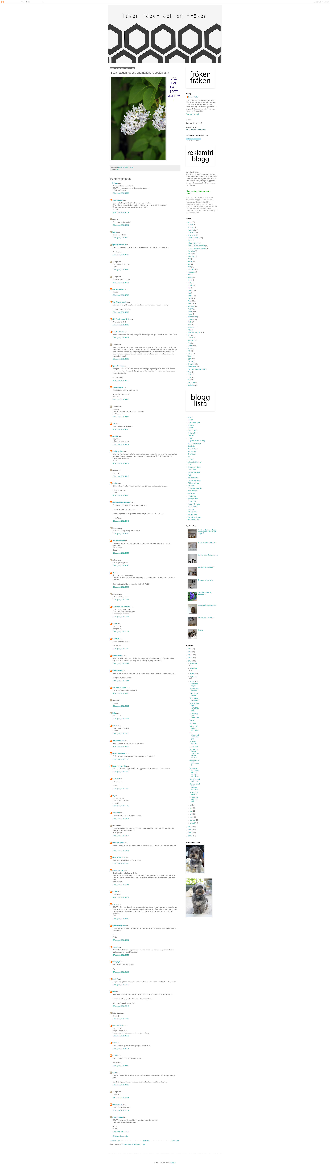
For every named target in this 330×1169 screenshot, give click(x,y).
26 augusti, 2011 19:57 (121, 553)
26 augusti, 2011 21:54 (121, 664)
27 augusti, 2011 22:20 (121, 985)
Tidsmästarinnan (118, 541)
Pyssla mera (192, 501)
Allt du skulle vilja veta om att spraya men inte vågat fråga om (207, 532)
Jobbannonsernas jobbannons (194, 763)
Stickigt (200, 630)
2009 (190, 830)
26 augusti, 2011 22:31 (121, 719)
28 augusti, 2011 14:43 (121, 1066)
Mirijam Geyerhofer (194, 480)
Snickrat (190, 338)
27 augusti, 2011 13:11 (121, 940)
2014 (190, 652)
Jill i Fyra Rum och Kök (120, 319)
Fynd (189, 254)
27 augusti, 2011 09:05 (121, 863)
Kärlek (190, 285)
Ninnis (114, 1055)
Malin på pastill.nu (118, 857)
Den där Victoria (118, 332)
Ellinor (114, 726)
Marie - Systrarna (118, 753)
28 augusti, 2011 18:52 (121, 1085)
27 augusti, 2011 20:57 (121, 955)
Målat (189, 301)
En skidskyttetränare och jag (194, 736)
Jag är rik (192, 723)
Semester (191, 327)
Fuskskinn (191, 251)
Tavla (189, 356)
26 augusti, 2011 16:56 (121, 255)
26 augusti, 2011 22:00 (121, 693)
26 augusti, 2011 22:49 (121, 759)
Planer (190, 311)
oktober (192, 673)
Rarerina (191, 509)
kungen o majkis (118, 843)
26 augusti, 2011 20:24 (121, 632)
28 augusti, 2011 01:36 (121, 1019)
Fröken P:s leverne (194, 443)
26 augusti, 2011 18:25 (121, 338)
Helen (114, 892)
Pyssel (190, 314)
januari (192, 823)
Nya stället (191, 306)
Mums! (191, 720)
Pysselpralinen (117, 656)
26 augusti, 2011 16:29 (121, 238)
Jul (189, 275)
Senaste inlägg (115, 1141)
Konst (190, 280)
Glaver (114, 947)
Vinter (190, 374)
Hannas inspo (192, 449)
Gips (189, 259)
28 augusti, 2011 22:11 (121, 1110)
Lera (189, 293)
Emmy (190, 438)
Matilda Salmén (193, 478)
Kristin (114, 904)
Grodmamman (117, 200)
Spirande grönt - (118, 387)
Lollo (114, 713)
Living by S (116, 962)
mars (192, 817)
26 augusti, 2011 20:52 (121, 649)
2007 (190, 836)
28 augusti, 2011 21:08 (121, 1097)
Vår (189, 380)
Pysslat (190, 319)
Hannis (115, 624)
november (193, 668)
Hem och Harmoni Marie (121, 607)
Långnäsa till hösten (194, 694)
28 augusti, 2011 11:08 (121, 1036)
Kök (189, 288)
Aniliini (190, 417)
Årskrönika (191, 382)
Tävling (190, 361)
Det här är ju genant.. (193, 793)
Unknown (115, 639)
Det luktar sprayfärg (193, 743)
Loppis (190, 296)
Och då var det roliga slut (194, 780)
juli (191, 805)
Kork (189, 282)
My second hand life (195, 488)
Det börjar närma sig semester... (205, 593)
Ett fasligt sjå (193, 747)
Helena (115, 183)
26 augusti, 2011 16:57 (121, 270)
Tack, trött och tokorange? (194, 699)
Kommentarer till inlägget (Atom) (133, 1144)
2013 (190, 655)
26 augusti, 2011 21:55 (121, 681)
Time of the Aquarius (195, 517)
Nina (114, 1072)
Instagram (191, 272)
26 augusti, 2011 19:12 (121, 463)
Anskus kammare (194, 422)
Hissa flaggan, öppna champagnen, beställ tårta (194, 707)
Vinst (189, 372)
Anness (190, 420)
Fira (118, 169)
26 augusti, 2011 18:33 (121, 380)
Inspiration (191, 269)
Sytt (189, 351)
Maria (190, 475)
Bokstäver (191, 233)
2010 (190, 827)
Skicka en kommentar (120, 1136)
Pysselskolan (192, 317)
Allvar (190, 222)
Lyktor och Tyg (117, 870)
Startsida (146, 1141)
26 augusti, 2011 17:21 (121, 282)
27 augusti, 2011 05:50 (121, 806)
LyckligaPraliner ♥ (119, 245)
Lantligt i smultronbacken (121, 502)
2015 (190, 649)
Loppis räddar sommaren (207, 605)
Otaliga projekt (117, 451)
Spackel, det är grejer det (193, 799)
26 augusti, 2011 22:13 (121, 706)
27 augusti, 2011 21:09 (121, 972)
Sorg (189, 343)
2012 (190, 658)
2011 (190, 661)
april (191, 814)
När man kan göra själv (194, 689)
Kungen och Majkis (194, 467)
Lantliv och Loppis (119, 766)
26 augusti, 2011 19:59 (121, 566)
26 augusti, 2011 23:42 (121, 789)
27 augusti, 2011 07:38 (121, 836)
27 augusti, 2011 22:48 (121, 1006)
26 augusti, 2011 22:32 (121, 734)
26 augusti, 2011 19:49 (121, 521)
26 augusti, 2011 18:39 (121, 399)
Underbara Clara (193, 520)
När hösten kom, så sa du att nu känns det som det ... (194, 772)
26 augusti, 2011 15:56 (121, 193)
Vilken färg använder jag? (197, 369)
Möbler (190, 304)
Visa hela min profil (192, 114)
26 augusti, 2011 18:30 (121, 359)
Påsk (189, 322)
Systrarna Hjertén (119, 926)
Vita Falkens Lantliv (119, 302)
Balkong (190, 227)
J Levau (190, 459)
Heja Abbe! (191, 454)
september (193, 676)
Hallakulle (191, 446)
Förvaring (191, 256)
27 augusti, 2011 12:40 (121, 919)
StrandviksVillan (118, 1026)
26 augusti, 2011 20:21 (121, 617)
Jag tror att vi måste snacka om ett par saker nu (194, 753)
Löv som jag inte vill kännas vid (194, 728)
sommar (190, 340)
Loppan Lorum (117, 1104)
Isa (189, 457)
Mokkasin (191, 486)
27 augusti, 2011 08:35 (121, 851)
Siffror (190, 330)
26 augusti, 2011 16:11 (121, 212)
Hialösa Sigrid (117, 1117)
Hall (189, 264)
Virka (189, 377)
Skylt (189, 335)
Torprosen (116, 813)
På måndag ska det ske (206, 567)
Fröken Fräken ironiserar (196, 246)
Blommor (191, 230)
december (193, 663)
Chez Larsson (192, 430)
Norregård (116, 779)
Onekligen (191, 493)
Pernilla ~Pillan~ (118, 289)
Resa (189, 325)
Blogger (173, 1163)
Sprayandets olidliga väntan (208, 555)
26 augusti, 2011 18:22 (121, 325)
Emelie (114, 1043)
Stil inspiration (192, 512)
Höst (189, 267)
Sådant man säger (193, 684)
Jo (113, 573)
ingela (114, 232)
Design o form (192, 433)
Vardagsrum (192, 367)
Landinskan (192, 470)
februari (193, 820)
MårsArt (115, 436)
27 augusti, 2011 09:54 (121, 885)
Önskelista (191, 385)
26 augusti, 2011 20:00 (121, 587)
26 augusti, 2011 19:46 (121, 495)
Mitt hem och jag (193, 483)
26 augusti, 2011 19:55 (121, 534)
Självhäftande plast (194, 332)
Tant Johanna (192, 514)
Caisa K (190, 428)
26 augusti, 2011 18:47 (121, 417)
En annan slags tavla (205, 580)
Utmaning (191, 364)
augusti (192, 681)
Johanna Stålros (118, 741)
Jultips (190, 277)
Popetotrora (192, 496)
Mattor (190, 298)
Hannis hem (192, 451)
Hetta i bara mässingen (206, 618)
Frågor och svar (193, 243)
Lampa (190, 290)
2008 (190, 833)
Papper (190, 309)
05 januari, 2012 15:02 (121, 1132)
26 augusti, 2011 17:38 (121, 295)
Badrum (190, 225)
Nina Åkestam (192, 491)
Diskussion (191, 235)
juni (191, 808)
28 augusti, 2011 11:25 (121, 1049)
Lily (113, 796)
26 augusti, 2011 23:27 (121, 772)
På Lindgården (193, 507)
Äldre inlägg (175, 1141)
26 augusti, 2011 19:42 (121, 476)
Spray (190, 348)
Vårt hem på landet (119, 688)
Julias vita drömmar (194, 462)
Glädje (190, 261)
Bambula (191, 425)
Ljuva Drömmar (118, 366)
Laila (114, 992)
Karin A (115, 979)
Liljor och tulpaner (194, 472)
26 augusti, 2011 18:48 (121, 429)
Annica (115, 483)
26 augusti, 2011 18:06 (121, 312)
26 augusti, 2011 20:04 (121, 600)
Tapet (189, 353)
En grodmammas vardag (196, 441)
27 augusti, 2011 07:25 (121, 819)
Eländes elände (193, 238)
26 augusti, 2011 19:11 (121, 444)
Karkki (190, 464)
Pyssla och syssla (194, 504)
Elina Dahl (191, 436)
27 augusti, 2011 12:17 (121, 897)
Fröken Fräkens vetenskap (197, 248)
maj (191, 811)
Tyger (189, 359)
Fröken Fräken (193, 97)
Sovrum (190, 346)
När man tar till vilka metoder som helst (194, 786)
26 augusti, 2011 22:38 (121, 746)
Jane (114, 423)
